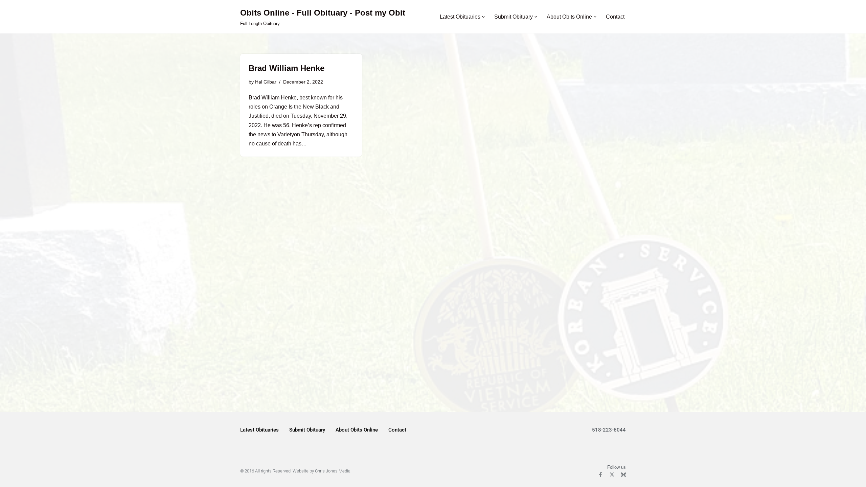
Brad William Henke (286, 68)
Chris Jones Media (332, 470)
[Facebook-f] (600, 474)
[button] (483, 17)
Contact (615, 17)
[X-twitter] (612, 474)
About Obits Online (357, 430)
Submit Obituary (307, 430)
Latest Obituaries (259, 430)
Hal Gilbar (265, 82)
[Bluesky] (623, 474)
